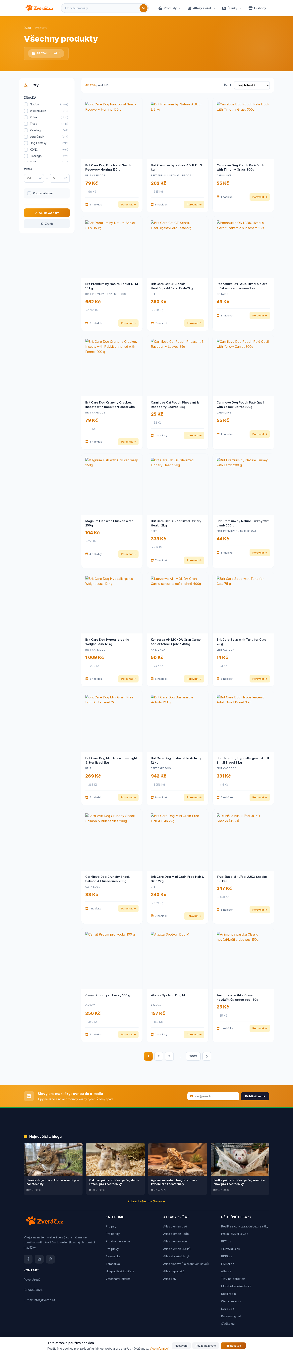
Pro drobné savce (118, 1241)
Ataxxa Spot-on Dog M (168, 995)
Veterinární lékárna (118, 1279)
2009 (193, 1056)
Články (232, 8)
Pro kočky (113, 1234)
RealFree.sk (229, 1294)
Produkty (170, 8)
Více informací (159, 1348)
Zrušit (49, 223)
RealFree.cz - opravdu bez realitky (244, 1226)
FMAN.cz (227, 1264)
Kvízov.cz (227, 1309)
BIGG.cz (226, 1256)
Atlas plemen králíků (177, 1249)
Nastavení (181, 1345)
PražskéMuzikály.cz (234, 1234)
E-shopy (260, 8)
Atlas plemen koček (176, 1234)
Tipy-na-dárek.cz (233, 1279)
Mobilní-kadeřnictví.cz (236, 1286)
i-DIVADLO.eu (230, 1249)
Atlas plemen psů (175, 1226)
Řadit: (228, 85)
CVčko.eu (228, 1324)
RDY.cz (226, 1241)
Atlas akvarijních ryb (176, 1256)
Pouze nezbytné (206, 1345)
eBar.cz (226, 1271)
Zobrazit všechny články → (146, 1201)
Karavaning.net (231, 1316)
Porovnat (127, 204)
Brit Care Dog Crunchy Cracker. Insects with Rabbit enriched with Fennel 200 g (110, 407)
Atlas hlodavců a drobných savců (186, 1264)
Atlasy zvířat (202, 8)
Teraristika (113, 1264)
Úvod (27, 27)
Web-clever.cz (231, 1301)
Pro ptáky (112, 1249)
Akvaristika (113, 1256)
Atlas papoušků (173, 1271)
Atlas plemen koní (175, 1241)
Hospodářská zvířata (120, 1271)
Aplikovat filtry (49, 212)
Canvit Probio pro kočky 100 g (107, 995)
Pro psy (111, 1226)
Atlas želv (169, 1279)
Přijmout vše (233, 1345)
